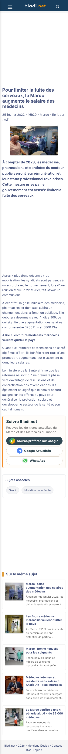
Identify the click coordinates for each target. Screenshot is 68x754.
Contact (57, 745)
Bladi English (34, 750)
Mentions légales (38, 745)
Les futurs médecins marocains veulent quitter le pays (44, 620)
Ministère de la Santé (37, 490)
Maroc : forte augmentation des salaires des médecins (44, 587)
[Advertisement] (34, 50)
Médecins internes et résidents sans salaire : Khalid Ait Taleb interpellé (44, 681)
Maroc (44, 114)
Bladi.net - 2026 (14, 745)
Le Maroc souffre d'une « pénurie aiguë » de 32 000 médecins (44, 713)
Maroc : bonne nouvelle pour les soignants (42, 650)
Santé (12, 490)
